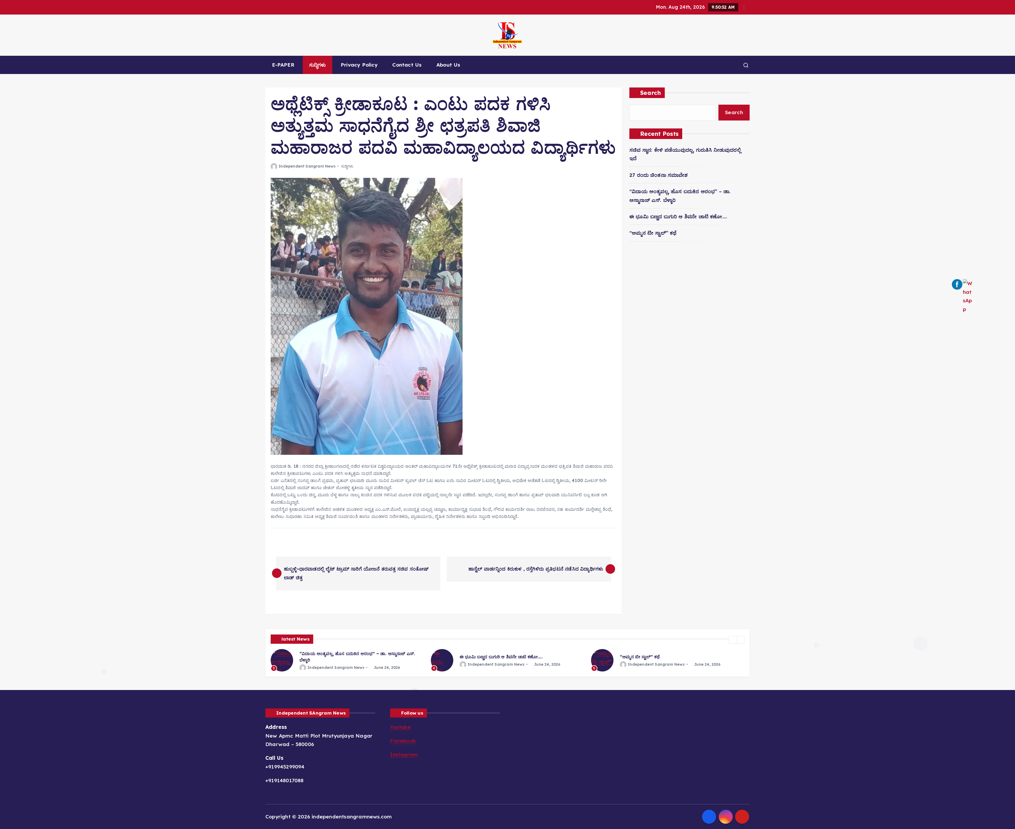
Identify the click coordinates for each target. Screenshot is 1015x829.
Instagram (404, 754)
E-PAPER (283, 65)
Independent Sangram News (307, 166)
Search (650, 92)
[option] (348, 660)
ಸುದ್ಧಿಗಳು (317, 65)
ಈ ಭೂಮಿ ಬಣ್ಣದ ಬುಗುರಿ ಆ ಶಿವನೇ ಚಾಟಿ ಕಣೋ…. (678, 216)
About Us (448, 65)
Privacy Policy (359, 65)
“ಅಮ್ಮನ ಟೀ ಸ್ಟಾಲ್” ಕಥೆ (653, 233)
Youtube (400, 727)
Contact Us (407, 65)
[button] (733, 640)
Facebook (403, 741)
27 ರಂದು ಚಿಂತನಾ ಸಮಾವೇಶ (658, 175)
